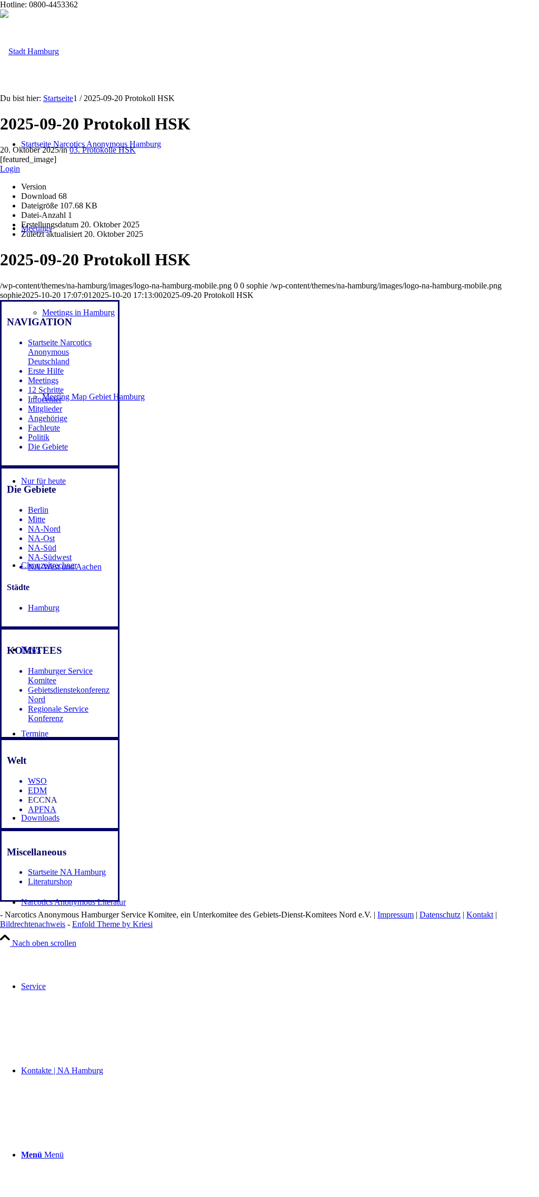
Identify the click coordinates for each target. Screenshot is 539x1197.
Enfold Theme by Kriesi (112, 924)
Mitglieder (45, 408)
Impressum (395, 914)
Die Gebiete (48, 446)
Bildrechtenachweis (32, 924)
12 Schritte (46, 389)
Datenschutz (440, 914)
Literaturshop (50, 881)
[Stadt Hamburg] (29, 51)
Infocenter (45, 399)
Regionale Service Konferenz (58, 713)
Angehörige (47, 418)
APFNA (42, 809)
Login (10, 168)
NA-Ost (41, 538)
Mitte (36, 519)
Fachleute (44, 427)
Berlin (38, 509)
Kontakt (479, 914)
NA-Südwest (50, 557)
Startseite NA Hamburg (67, 871)
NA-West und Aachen (65, 566)
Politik (38, 437)
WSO (37, 780)
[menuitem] (280, 986)
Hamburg (43, 607)
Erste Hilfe (46, 370)
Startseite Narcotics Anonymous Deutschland (60, 352)
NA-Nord (44, 528)
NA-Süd (42, 547)
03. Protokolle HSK (102, 149)
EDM (37, 790)
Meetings (43, 380)
